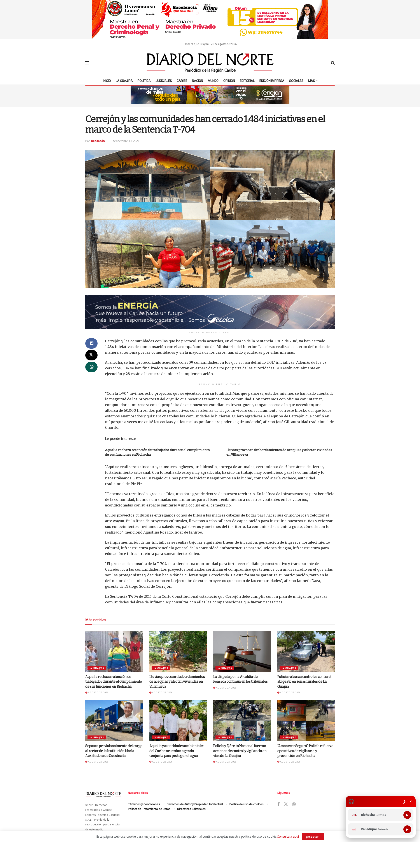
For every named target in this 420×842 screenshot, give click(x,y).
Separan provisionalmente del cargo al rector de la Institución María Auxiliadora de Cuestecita (113, 751)
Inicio (107, 81)
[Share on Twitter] (91, 355)
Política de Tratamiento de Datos (149, 809)
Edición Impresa (271, 81)
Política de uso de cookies (246, 804)
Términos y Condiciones (144, 804)
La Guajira (124, 81)
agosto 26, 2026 (97, 761)
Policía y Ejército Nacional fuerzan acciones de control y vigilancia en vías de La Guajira (240, 751)
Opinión (229, 81)
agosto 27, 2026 (97, 692)
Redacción (98, 141)
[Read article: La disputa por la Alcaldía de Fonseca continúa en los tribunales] (242, 651)
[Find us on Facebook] (278, 804)
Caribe (182, 81)
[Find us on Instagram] (294, 804)
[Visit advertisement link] (210, 19)
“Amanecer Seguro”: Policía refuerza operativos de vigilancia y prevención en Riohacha (305, 751)
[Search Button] (333, 62)
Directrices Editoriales (191, 809)
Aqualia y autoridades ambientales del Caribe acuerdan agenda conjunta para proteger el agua (176, 751)
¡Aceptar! (313, 837)
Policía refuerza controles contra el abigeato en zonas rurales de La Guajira (304, 682)
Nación (197, 81)
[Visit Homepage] (210, 63)
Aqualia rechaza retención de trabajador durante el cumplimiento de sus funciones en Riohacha (113, 682)
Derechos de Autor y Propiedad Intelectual (195, 804)
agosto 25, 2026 (161, 761)
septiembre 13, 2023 (126, 141)
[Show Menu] (87, 62)
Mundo (213, 81)
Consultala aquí (288, 836)
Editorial (247, 81)
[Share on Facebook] (91, 343)
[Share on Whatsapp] (91, 367)
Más (311, 81)
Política (144, 81)
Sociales (296, 81)
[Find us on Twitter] (286, 804)
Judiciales (164, 81)
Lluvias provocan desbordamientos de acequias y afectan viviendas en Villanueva (177, 682)
